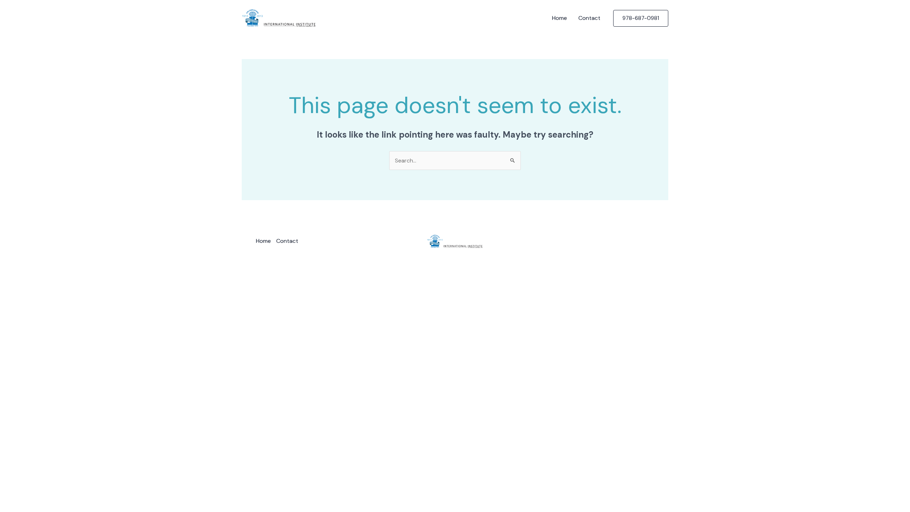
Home (559, 18)
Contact (589, 18)
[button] (640, 18)
